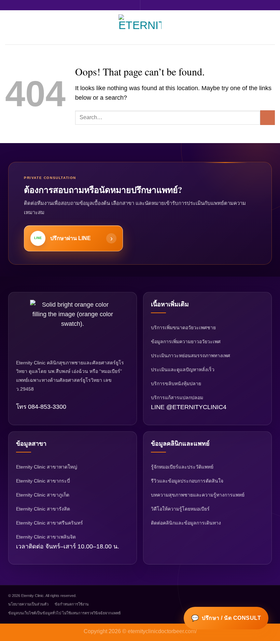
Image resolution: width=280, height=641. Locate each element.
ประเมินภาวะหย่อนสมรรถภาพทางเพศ (190, 355)
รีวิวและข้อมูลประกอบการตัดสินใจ (187, 481)
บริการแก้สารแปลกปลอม (177, 397)
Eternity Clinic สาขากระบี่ (43, 481)
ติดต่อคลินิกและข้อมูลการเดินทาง (186, 523)
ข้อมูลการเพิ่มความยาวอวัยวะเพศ (186, 341)
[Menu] (9, 27)
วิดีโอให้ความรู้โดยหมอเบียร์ (180, 509)
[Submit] (267, 117)
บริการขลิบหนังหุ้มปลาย (176, 383)
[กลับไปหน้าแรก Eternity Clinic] (72, 325)
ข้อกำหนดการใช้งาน (72, 604)
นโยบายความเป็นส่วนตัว (28, 604)
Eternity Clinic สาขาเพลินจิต (46, 537)
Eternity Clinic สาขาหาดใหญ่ (46, 467)
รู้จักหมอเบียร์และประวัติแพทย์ (182, 467)
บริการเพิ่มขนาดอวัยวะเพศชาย (183, 327)
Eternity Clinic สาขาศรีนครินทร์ (49, 523)
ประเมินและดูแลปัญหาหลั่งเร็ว (182, 369)
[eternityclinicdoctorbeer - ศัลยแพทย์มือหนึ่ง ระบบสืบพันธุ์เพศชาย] (140, 27)
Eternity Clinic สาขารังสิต (43, 509)
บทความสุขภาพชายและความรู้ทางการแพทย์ (197, 495)
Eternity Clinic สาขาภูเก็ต (42, 495)
